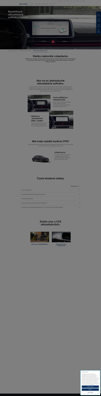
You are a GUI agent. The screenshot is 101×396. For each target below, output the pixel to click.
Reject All (90, 389)
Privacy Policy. (92, 384)
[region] (90, 382)
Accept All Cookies (90, 386)
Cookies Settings (90, 392)
